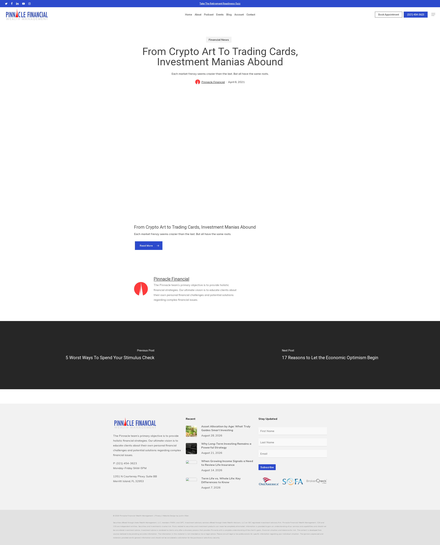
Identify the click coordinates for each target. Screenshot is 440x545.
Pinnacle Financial (213, 82)
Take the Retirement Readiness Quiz (220, 3)
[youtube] (23, 3)
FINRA (172, 522)
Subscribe (267, 467)
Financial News (219, 39)
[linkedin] (17, 3)
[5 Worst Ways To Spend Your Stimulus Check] (110, 355)
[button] (433, 14)
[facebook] (12, 3)
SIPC (182, 522)
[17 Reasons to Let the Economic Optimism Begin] (330, 355)
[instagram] (29, 3)
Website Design (169, 516)
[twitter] (6, 3)
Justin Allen (184, 516)
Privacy (158, 516)
